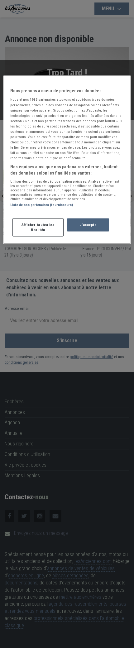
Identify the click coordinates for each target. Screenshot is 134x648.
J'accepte (87, 224)
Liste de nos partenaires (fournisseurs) (41, 205)
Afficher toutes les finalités (38, 227)
